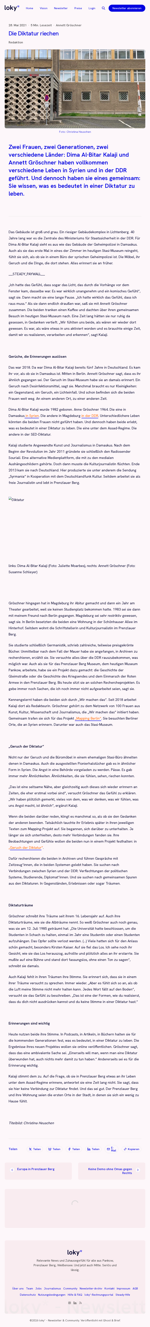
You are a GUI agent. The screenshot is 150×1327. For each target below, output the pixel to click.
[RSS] (80, 1302)
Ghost (107, 1320)
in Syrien (32, 415)
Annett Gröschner (69, 25)
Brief (117, 1320)
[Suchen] (103, 8)
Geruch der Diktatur (25, 847)
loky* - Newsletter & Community (59, 1320)
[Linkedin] (75, 1302)
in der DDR (89, 415)
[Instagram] (69, 1302)
